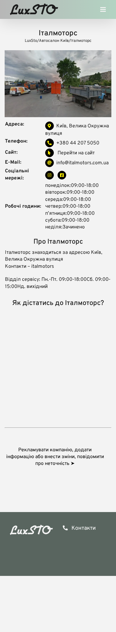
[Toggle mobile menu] (103, 11)
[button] (58, 457)
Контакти (83, 528)
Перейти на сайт (75, 153)
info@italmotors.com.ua (82, 163)
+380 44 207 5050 (77, 143)
